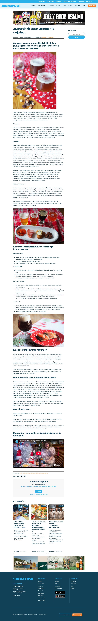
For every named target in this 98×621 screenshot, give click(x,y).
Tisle (64, 5)
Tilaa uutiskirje (77, 615)
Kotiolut (77, 5)
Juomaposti (41, 5)
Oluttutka (42, 1)
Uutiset (33, 5)
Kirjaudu (89, 1)
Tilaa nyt (38, 491)
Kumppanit (59, 1)
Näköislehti (81, 1)
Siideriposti (41, 588)
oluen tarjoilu (31, 473)
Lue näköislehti (58, 588)
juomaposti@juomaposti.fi (19, 591)
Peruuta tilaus (16, 595)
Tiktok (72, 588)
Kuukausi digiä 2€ (26, 486)
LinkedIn (73, 586)
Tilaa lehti (92, 5)
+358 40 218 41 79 (17, 593)
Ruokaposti (51, 37)
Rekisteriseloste (43, 614)
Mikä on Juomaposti (70, 1)
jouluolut (25, 473)
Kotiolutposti (41, 598)
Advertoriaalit (41, 600)
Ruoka (70, 5)
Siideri (58, 5)
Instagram (73, 583)
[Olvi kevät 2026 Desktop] (49, 18)
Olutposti (51, 5)
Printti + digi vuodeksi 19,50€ (45, 486)
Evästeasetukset (32, 614)
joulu (21, 473)
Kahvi (84, 5)
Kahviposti (40, 595)
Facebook (73, 581)
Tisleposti (40, 591)
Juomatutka (50, 1)
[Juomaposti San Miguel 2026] (49, 563)
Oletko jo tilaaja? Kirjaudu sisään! (39, 494)
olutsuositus (44, 473)
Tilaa (76, 37)
